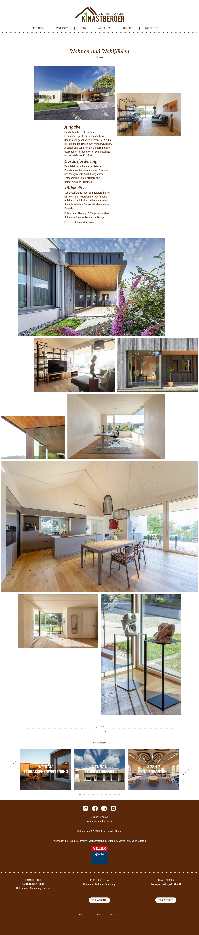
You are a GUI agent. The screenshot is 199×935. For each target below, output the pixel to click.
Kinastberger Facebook (95, 808)
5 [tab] (97, 794)
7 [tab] (106, 794)
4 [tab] (92, 794)
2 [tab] (84, 794)
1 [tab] (79, 794)
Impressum (83, 914)
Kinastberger (99, 14)
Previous (13, 767)
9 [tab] (114, 794)
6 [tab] (101, 794)
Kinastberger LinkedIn (104, 808)
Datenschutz (115, 914)
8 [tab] (110, 794)
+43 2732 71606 (99, 817)
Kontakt (128, 28)
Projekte (62, 28)
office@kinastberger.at (99, 821)
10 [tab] (119, 794)
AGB (99, 914)
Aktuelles (104, 28)
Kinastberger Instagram (85, 808)
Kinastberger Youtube (113, 808)
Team (83, 28)
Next (186, 768)
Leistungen (37, 28)
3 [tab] (88, 794)
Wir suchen (152, 28)
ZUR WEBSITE (99, 900)
